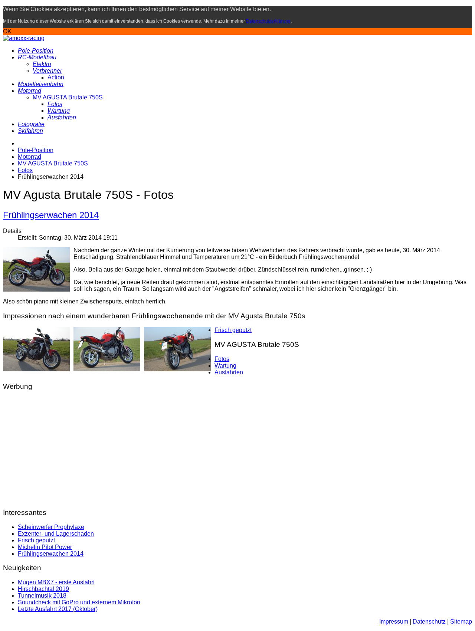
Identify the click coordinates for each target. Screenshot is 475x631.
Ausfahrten (228, 372)
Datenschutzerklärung (268, 21)
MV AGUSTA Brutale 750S (68, 97)
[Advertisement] (225, 450)
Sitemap (461, 621)
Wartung (225, 365)
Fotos (221, 359)
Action (56, 77)
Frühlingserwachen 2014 (51, 215)
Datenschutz (429, 621)
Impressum (393, 621)
